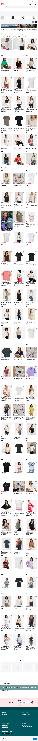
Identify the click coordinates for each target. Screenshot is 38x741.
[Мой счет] (30, 4)
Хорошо (35, 738)
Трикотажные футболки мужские (18, 687)
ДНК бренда (34, 9)
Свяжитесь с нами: (26, 714)
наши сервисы (25, 712)
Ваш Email (20, 700)
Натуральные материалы (14, 9)
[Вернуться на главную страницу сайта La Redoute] (2, 4)
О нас (28, 9)
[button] (35, 4)
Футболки (19, 12)
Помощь (4, 712)
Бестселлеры (23, 9)
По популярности (5, 34)
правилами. (13, 739)
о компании (4, 714)
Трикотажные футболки (7, 687)
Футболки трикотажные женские (30, 687)
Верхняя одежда (5, 9)
